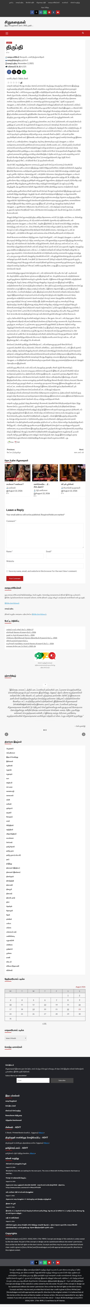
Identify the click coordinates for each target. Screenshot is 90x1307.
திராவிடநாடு (10, 898)
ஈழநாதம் (9, 774)
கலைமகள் (10, 795)
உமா (7, 778)
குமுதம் (9, 812)
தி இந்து (9, 864)
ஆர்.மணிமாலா (42, 490)
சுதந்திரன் (9, 829)
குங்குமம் (9, 808)
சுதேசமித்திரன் (11, 834)
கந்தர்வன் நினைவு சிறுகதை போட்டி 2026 (21, 632)
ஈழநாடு (9, 770)
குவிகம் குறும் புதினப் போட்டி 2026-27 (19, 629)
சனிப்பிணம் (15, 1218)
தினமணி (9, 885)
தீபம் (7, 902)
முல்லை (9, 953)
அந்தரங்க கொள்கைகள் (13, 1120)
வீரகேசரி (9, 970)
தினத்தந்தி (10, 881)
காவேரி (9, 804)
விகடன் (9, 962)
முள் (14, 1203)
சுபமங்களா (10, 838)
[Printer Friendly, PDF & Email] (14, 442)
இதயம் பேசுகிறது (12, 757)
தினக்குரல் (10, 876)
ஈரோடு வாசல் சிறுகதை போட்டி (17, 641)
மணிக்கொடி (10, 936)
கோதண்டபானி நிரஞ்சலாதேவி (32, 57)
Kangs (8, 1178)
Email (49, 551)
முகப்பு (11, 2)
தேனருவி (9, 910)
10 (10, 1005)
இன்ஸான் (9, 761)
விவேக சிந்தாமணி (12, 966)
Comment (11, 521)
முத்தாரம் (9, 949)
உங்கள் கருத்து (75, 2)
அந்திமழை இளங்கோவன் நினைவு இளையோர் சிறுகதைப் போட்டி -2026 (31, 638)
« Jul (44, 1023)
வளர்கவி (12, 487)
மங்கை (8, 928)
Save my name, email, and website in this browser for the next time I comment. (43, 571)
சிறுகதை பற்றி (41, 2)
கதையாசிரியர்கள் (54, 2)
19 (33, 1009)
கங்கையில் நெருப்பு (19, 1178)
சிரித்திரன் (10, 825)
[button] (7, 33)
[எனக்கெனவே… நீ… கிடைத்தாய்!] (45, 472)
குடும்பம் (9, 42)
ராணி (8, 957)
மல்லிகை (9, 945)
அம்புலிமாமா (10, 753)
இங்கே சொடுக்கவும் (12, 603)
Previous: (14, 451)
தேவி (42, 478)
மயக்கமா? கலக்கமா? (15, 484)
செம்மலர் (9, 842)
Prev (6, 734)
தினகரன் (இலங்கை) (13, 872)
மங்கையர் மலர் (11, 932)
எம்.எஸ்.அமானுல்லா (26, 1192)
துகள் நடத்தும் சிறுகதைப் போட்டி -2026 (20, 635)
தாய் (7, 859)
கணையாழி (10, 791)
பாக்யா (8, 923)
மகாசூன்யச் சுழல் (20, 1164)
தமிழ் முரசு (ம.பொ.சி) (13, 855)
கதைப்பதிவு (19, 2)
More (41, 1133)
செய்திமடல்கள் (10, 1106)
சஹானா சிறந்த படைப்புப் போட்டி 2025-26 (21, 646)
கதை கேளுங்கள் (11, 1101)
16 (80, 1005)
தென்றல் (9, 906)
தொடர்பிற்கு (45, 7)
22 (68, 1009)
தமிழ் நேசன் (10, 847)
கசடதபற (9, 787)
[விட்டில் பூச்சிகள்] (72, 472)
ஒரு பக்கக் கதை (11, 478)
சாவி (8, 821)
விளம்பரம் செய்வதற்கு (13, 1110)
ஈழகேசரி (9, 766)
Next (83, 734)
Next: (79, 451)
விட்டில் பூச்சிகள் (67, 484)
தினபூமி (9, 889)
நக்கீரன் (9, 919)
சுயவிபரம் (65, 2)
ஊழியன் (9, 783)
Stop (45, 730)
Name (9, 551)
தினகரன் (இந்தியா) (13, 868)
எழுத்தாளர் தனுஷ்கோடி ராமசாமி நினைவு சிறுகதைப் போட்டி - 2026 (30, 643)
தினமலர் (9, 893)
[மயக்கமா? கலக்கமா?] (18, 472)
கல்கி (8, 800)
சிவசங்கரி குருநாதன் (71, 487)
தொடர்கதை (48, 478)
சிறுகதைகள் (15, 22)
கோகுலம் (9, 817)
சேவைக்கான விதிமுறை (13, 1115)
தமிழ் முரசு (10, 851)
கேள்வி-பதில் (30, 2)
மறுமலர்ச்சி (10, 940)
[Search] (83, 33)
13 (45, 1005)
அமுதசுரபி (10, 748)
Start (44, 730)
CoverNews (49, 1300)
